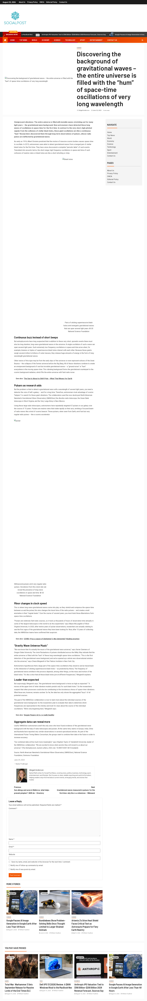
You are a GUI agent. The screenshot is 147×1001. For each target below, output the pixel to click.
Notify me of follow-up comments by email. (27, 865)
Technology (70, 40)
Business (77, 981)
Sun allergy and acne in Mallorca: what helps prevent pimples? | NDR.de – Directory (31, 790)
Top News (23, 40)
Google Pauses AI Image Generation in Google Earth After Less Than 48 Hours (21, 923)
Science (57, 40)
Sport (82, 40)
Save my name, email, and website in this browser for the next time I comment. (40, 862)
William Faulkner (24, 930)
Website (12, 854)
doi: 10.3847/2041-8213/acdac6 (65, 748)
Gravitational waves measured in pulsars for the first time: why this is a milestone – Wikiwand (76, 790)
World (34, 40)
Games (7, 981)
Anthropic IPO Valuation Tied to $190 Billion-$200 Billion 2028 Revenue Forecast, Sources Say (53, 34)
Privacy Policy (32, 2)
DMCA (42, 2)
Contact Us (63, 2)
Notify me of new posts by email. (23, 869)
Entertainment (96, 40)
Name (11, 839)
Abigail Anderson (84, 110)
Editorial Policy (51, 2)
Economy (45, 40)
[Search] (142, 40)
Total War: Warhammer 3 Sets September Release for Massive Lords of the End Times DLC (19, 987)
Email (11, 847)
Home (12, 40)
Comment (13, 808)
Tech (41, 981)
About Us (22, 2)
